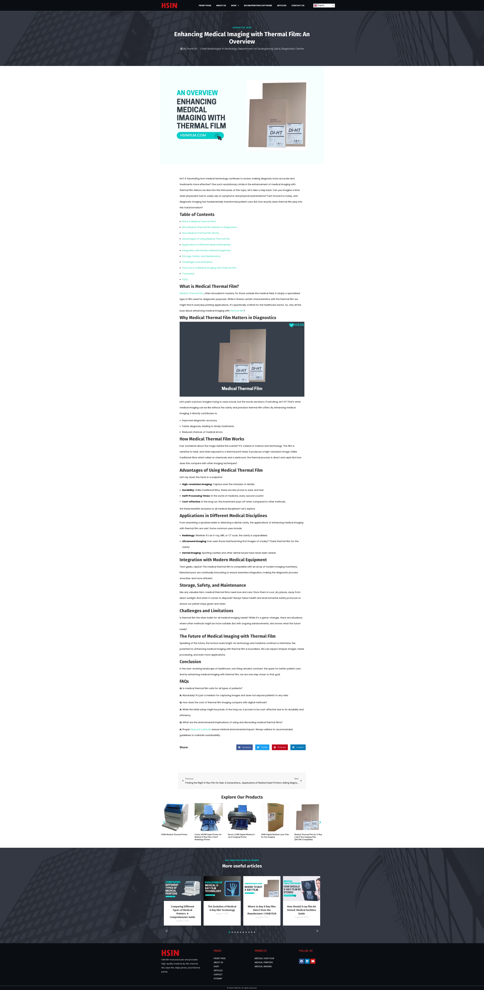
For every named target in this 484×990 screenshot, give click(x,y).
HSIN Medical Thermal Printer (174, 834)
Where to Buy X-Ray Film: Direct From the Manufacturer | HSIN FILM (261, 910)
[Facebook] (301, 961)
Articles (281, 5)
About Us (221, 5)
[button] (244, 747)
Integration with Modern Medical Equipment (206, 250)
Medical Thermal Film (191, 293)
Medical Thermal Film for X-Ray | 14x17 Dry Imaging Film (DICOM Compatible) (308, 837)
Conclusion (188, 273)
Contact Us (297, 5)
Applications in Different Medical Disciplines (206, 244)
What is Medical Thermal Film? (199, 221)
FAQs (185, 279)
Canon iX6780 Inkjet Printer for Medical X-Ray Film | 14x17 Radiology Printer (208, 837)
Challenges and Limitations (197, 262)
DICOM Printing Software (258, 5)
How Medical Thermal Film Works (200, 233)
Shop (233, 5)
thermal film (237, 310)
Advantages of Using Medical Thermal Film (206, 238)
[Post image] (182, 888)
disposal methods (201, 729)
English (320, 5)
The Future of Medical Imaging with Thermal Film (209, 267)
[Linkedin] (307, 961)
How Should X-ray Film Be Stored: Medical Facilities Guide (301, 910)
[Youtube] (312, 961)
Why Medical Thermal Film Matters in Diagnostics (209, 227)
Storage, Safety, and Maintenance (201, 256)
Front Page (205, 5)
